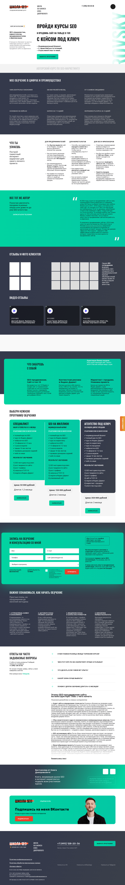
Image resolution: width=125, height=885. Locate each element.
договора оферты (54, 577)
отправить (72, 572)
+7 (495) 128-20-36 (87, 6)
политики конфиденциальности (55, 575)
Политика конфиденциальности (21, 859)
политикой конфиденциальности (38, 876)
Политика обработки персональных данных (25, 863)
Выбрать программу (48, 56)
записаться (21, 498)
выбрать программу (105, 843)
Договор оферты (16, 866)
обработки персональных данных (55, 573)
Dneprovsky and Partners (94, 226)
